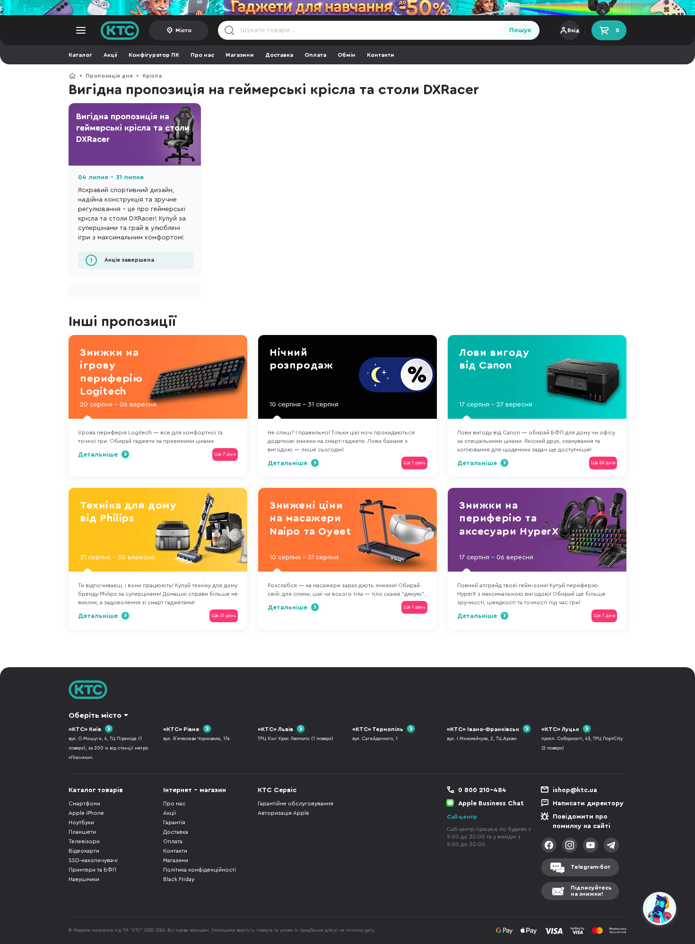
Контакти (380, 55)
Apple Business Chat (491, 803)
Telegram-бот (590, 867)
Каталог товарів (96, 790)
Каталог (80, 55)
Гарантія (174, 822)
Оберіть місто (95, 715)
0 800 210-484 (482, 790)
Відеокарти (84, 851)
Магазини (240, 55)
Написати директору (588, 803)
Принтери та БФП (92, 870)
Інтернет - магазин (194, 790)
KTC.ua (120, 30)
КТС (72, 75)
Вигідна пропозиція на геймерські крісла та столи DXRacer (133, 127)
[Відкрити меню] (81, 30)
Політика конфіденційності (199, 870)
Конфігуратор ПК (154, 55)
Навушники (84, 879)
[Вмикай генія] (347, 7)
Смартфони (84, 803)
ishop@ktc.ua (575, 790)
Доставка (279, 55)
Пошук (520, 30)
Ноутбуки (81, 822)
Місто (183, 30)
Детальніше (98, 454)
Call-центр (462, 817)
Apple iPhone (86, 813)
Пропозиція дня (109, 76)
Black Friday (178, 879)
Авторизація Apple (283, 813)
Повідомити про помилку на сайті (581, 821)
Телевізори (84, 841)
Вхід (573, 30)
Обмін (347, 55)
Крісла (152, 76)
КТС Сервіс (277, 790)
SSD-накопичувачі (93, 860)
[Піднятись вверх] (625, 910)
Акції (110, 55)
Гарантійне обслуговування (295, 803)
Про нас (202, 55)
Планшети (82, 832)
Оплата (315, 55)
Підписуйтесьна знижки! (591, 891)
